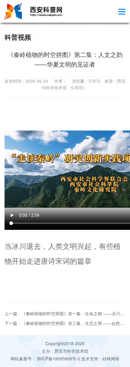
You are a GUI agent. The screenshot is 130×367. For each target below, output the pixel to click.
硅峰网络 (110, 358)
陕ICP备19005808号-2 (58, 358)
